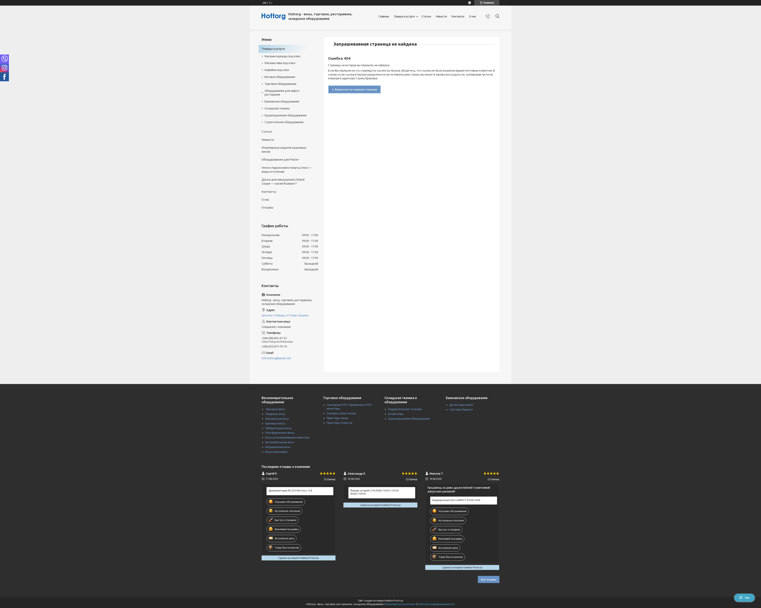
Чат (747, 597)
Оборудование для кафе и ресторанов (282, 92)
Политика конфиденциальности (436, 604)
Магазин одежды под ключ (282, 56)
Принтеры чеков (337, 418)
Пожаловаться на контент (400, 604)
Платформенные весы (279, 432)
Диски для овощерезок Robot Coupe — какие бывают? (283, 181)
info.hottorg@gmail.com (276, 358)
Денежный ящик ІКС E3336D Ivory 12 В (290, 490)
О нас (472, 16)
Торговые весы (275, 409)
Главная (384, 16)
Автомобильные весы (279, 442)
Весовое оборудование (280, 77)
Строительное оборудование (284, 122)
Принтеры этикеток (340, 422)
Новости (441, 16)
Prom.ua (398, 600)
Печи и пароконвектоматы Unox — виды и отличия (287, 169)
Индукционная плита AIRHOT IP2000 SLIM (456, 500)
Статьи (426, 16)
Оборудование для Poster (280, 159)
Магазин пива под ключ (280, 63)
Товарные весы (275, 414)
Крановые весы (275, 423)
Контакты (458, 16)
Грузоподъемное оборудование (286, 115)
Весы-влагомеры (276, 451)
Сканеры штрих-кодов (341, 413)
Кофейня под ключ (277, 70)
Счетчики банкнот (461, 409)
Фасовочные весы (277, 418)
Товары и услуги (404, 16)
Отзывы (267, 207)
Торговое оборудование (280, 83)
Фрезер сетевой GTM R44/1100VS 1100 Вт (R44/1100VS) (374, 492)
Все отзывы (488, 579)
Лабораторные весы (278, 428)
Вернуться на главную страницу (356, 89)
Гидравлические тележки (405, 409)
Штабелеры (396, 414)
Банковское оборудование (282, 101)
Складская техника (277, 108)
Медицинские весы (278, 447)
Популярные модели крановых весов (284, 149)
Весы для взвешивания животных (287, 437)
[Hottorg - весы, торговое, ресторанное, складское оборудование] (273, 16)
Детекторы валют (461, 404)
